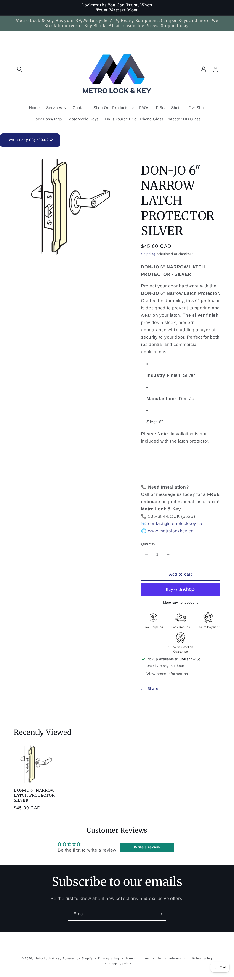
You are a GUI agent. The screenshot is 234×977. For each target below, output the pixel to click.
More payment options (180, 602)
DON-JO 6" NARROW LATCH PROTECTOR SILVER (34, 795)
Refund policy (202, 958)
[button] (20, 69)
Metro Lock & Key (47, 958)
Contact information (171, 958)
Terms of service (138, 958)
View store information (167, 674)
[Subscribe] (160, 914)
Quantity (148, 544)
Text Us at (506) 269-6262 (30, 140)
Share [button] (152, 688)
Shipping (148, 254)
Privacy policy (109, 958)
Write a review (147, 847)
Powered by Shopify (77, 958)
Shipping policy (119, 963)
